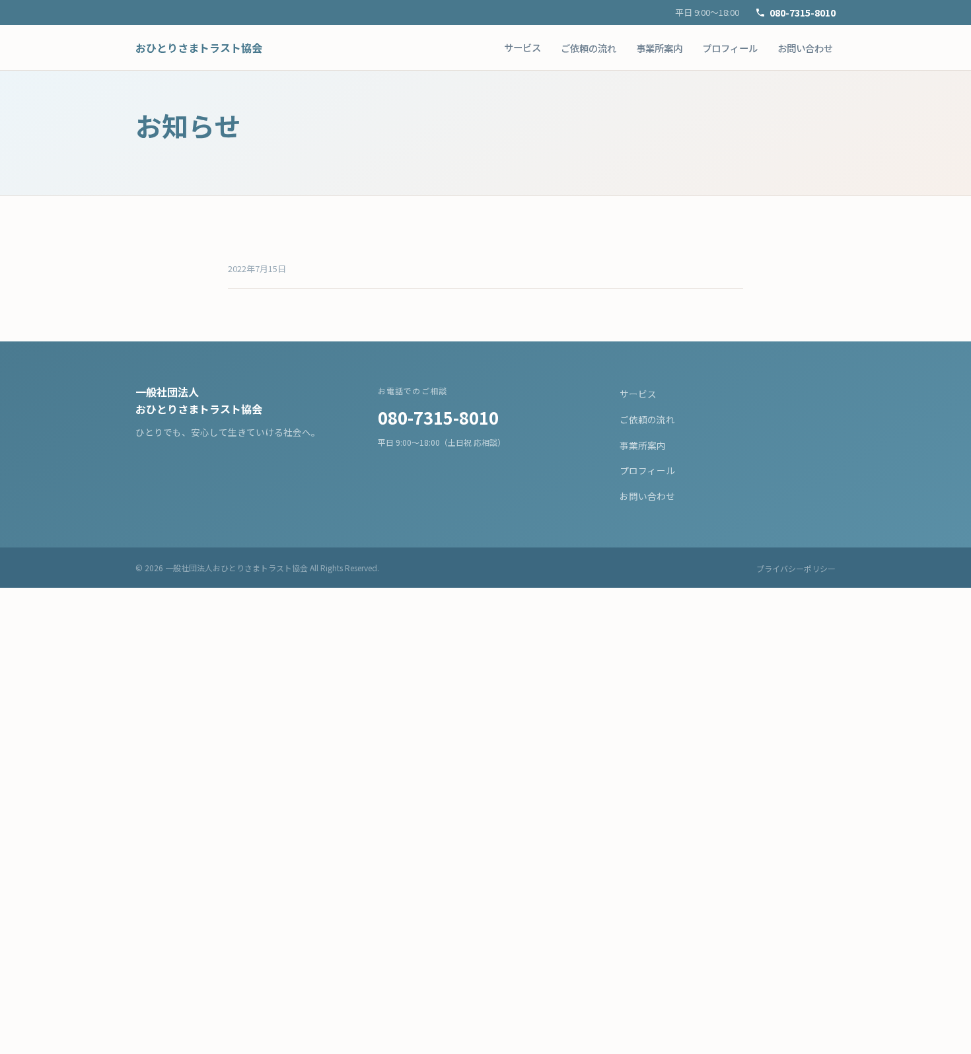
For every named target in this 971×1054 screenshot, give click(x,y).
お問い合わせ (805, 48)
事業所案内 (659, 48)
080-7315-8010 (803, 12)
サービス (522, 47)
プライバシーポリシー (796, 568)
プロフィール (730, 48)
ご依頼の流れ (588, 48)
